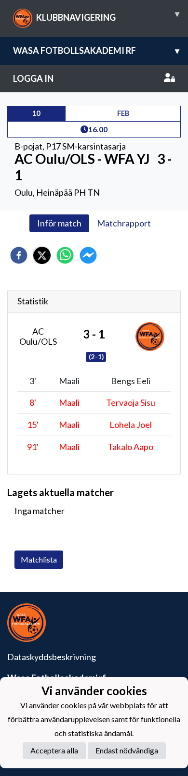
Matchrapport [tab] (124, 223)
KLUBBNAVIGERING (107, 15)
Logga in (33, 78)
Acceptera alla (54, 750)
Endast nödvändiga (126, 750)
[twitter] (42, 255)
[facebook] (18, 255)
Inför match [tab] (59, 223)
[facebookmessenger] (88, 255)
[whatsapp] (65, 255)
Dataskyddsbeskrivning (51, 656)
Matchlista (39, 559)
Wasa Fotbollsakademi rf (96, 50)
